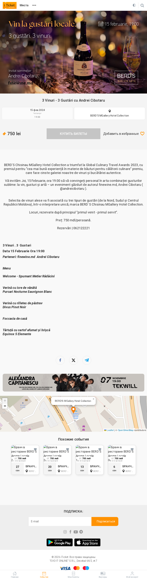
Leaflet (110, 430)
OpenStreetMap (126, 430)
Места (24, 5)
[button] (73, 410)
